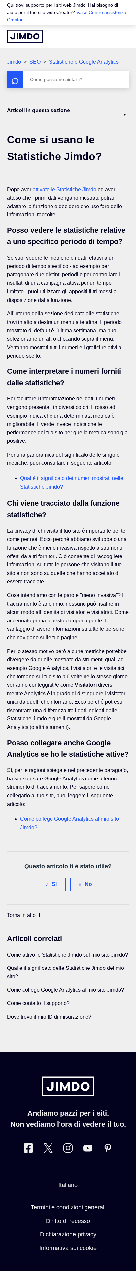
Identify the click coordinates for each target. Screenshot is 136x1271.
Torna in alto (21, 915)
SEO (35, 62)
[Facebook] (28, 1149)
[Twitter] (48, 1149)
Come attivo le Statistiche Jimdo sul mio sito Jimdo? (67, 955)
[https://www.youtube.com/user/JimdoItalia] (87, 1149)
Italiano (68, 1185)
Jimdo (14, 62)
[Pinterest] (107, 1149)
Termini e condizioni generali (68, 1207)
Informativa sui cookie (68, 1248)
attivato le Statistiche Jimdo (64, 189)
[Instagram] (68, 1149)
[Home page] (25, 36)
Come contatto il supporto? (38, 1003)
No (88, 884)
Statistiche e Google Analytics (84, 62)
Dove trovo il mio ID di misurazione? (49, 1017)
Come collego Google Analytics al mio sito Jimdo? (65, 990)
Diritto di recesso (68, 1221)
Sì (54, 884)
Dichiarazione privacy (68, 1234)
